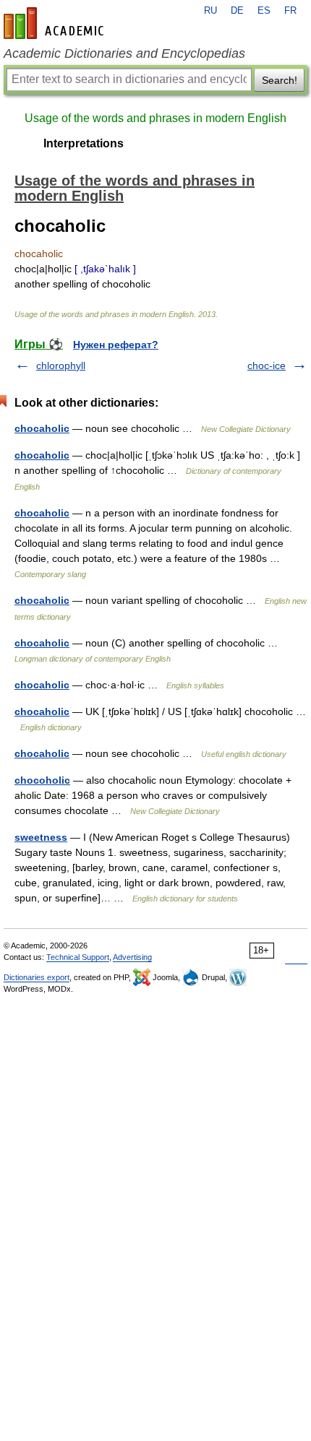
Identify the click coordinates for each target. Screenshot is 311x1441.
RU (210, 11)
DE (237, 11)
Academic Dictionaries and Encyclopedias (124, 53)
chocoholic (42, 780)
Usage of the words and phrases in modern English (155, 118)
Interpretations (83, 143)
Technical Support (77, 957)
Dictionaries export (36, 977)
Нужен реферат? (115, 344)
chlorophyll (60, 365)
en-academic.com (56, 23)
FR (290, 11)
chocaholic (41, 428)
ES (263, 11)
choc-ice (266, 365)
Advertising (132, 957)
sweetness (40, 837)
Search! (279, 80)
